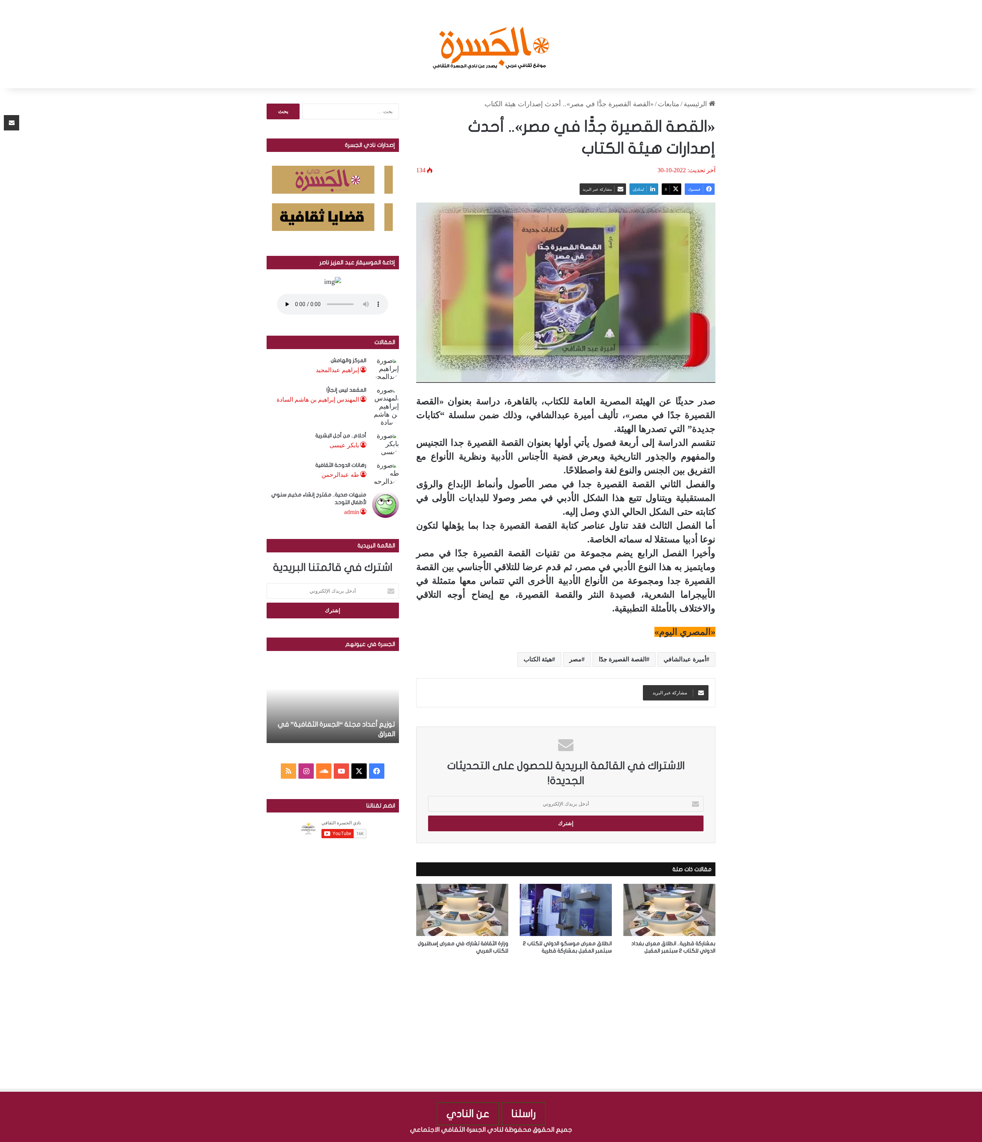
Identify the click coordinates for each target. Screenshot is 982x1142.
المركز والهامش (348, 360)
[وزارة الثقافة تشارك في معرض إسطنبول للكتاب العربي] (462, 910)
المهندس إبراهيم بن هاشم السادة (318, 399)
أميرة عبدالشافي (685, 659)
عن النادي (468, 1113)
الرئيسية (696, 104)
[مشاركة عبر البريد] (11, 122)
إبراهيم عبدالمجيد (337, 370)
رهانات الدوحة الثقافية (340, 465)
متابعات (668, 104)
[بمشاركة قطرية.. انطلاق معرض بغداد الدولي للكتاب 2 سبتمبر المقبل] (669, 910)
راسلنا (523, 1113)
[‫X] (359, 771)
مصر (575, 659)
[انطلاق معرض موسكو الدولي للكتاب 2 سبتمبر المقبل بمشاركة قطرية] (566, 910)
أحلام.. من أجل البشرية (340, 435)
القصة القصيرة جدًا (622, 659)
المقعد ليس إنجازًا (346, 390)
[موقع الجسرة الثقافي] (491, 44)
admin (351, 512)
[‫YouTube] (341, 771)
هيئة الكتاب (538, 659)
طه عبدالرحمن (340, 474)
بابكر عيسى (344, 445)
